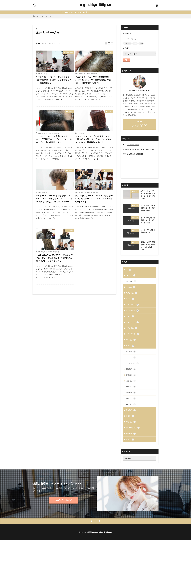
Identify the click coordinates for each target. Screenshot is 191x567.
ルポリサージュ (46, 16)
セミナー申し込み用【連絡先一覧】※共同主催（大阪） (147, 220)
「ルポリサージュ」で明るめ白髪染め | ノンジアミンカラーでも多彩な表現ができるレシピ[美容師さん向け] (93, 80)
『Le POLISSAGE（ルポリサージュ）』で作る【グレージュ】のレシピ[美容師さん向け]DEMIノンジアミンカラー (54, 258)
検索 (126, 60)
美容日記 (135, 191)
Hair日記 (130, 275)
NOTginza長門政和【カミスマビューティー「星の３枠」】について (147, 246)
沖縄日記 (130, 398)
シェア (129, 299)
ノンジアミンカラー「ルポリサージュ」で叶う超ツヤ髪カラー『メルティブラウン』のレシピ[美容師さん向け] (93, 139)
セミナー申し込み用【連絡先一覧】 (147, 231)
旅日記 (130, 346)
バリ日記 (130, 357)
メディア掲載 (132, 334)
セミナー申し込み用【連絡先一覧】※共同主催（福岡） (147, 207)
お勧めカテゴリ (52, 43)
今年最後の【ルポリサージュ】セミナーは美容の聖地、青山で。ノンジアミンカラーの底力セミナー (54, 80)
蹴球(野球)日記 (132, 428)
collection (130, 281)
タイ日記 (130, 351)
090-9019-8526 (133, 145)
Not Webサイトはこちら (63, 500)
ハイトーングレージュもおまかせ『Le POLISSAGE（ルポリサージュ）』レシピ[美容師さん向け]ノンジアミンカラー (54, 198)
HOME (36, 16)
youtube (130, 287)
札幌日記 (130, 392)
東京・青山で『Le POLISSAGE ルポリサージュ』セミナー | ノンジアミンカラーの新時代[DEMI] (94, 198)
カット (135, 43)
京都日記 (130, 375)
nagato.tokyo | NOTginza (95, 5)
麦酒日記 (130, 433)
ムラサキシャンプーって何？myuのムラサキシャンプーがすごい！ (147, 194)
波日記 (129, 416)
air (128, 269)
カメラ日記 (131, 293)
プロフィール (132, 322)
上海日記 (130, 369)
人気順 (44, 43)
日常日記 (109, 52)
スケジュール (127, 43)
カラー (141, 43)
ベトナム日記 (132, 363)
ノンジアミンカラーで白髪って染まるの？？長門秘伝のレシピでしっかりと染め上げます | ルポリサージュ (54, 139)
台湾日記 (130, 381)
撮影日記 (130, 340)
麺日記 (129, 439)
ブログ (129, 316)
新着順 (38, 43)
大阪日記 (130, 387)
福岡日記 (130, 404)
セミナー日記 (69, 52)
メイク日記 (131, 328)
